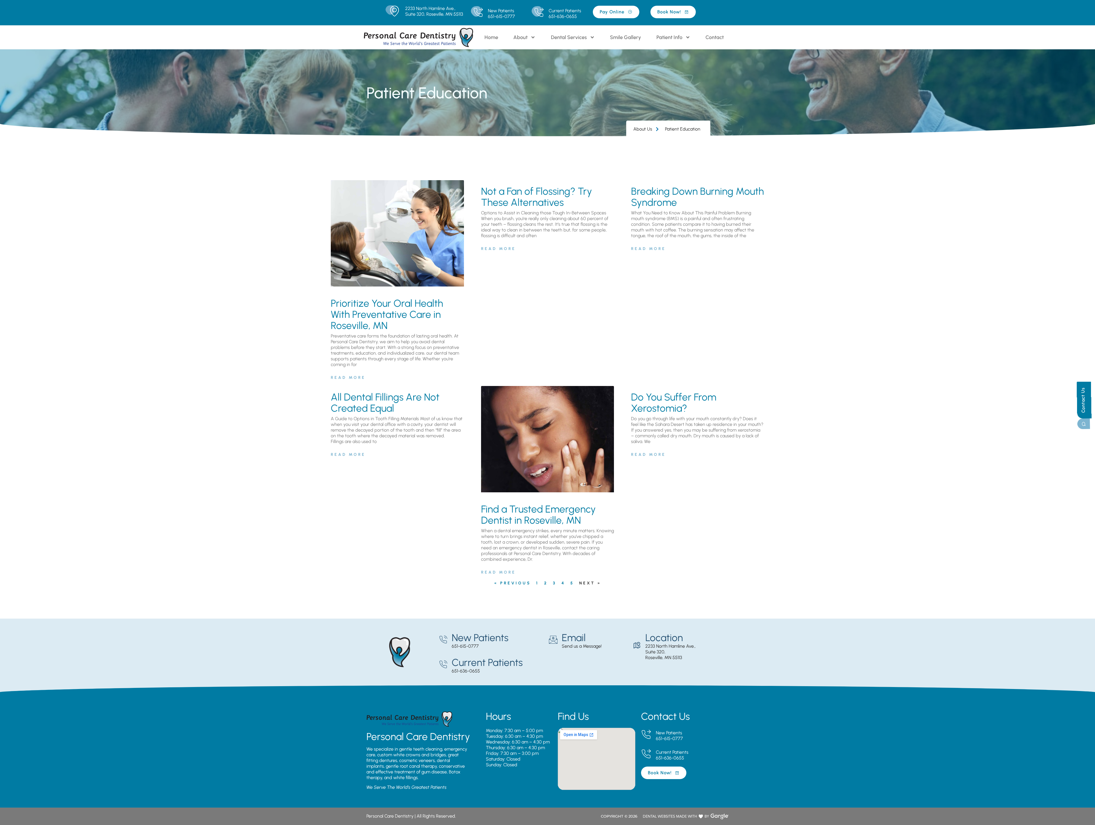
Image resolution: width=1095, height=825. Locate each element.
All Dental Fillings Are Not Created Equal (385, 402)
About (520, 37)
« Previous (512, 583)
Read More (348, 377)
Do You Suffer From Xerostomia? (673, 402)
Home (491, 37)
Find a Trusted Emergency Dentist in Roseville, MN (538, 514)
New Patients (501, 10)
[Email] (553, 639)
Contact (714, 37)
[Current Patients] (539, 13)
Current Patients (565, 10)
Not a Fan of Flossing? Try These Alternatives (536, 196)
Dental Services (569, 37)
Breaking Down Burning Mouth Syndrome (697, 196)
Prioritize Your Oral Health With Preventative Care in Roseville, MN (387, 314)
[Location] (636, 645)
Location (664, 638)
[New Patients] (478, 13)
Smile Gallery (625, 37)
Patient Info (669, 37)
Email (574, 638)
